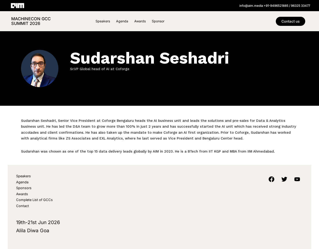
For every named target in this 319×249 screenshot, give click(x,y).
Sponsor (158, 21)
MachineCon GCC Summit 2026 (31, 21)
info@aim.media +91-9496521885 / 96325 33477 (274, 5)
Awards (140, 21)
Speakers (103, 21)
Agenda (122, 21)
